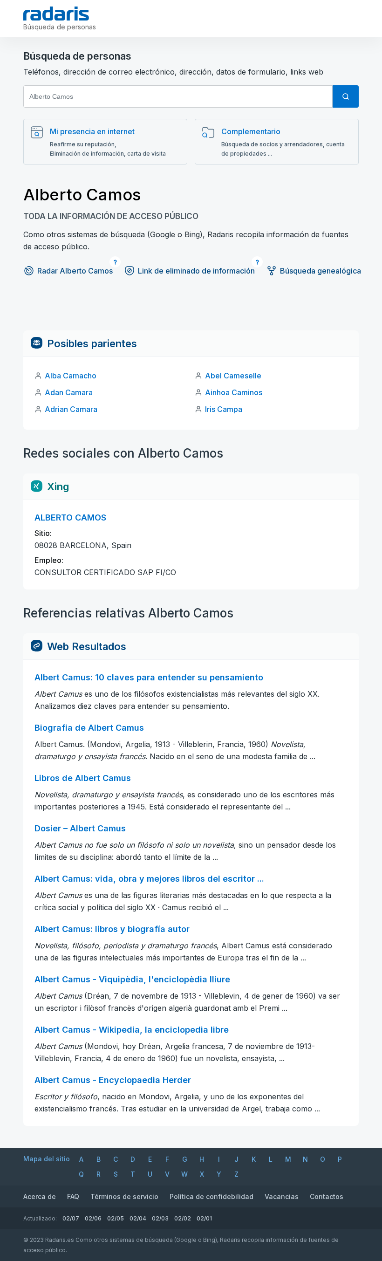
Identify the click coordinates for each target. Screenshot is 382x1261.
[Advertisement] (191, 309)
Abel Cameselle (233, 375)
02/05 (115, 1218)
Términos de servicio (124, 1196)
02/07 (70, 1218)
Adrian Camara (71, 409)
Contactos (326, 1196)
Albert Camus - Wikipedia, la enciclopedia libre (131, 1030)
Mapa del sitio (46, 1159)
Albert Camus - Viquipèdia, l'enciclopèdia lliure (132, 979)
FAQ (73, 1196)
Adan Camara (69, 392)
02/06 (93, 1218)
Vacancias (282, 1196)
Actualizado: (40, 1218)
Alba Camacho (70, 375)
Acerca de (39, 1196)
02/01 (204, 1218)
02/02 (182, 1218)
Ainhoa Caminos (233, 392)
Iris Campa (223, 409)
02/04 (138, 1218)
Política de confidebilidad (211, 1196)
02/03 (160, 1218)
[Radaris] (56, 14)
